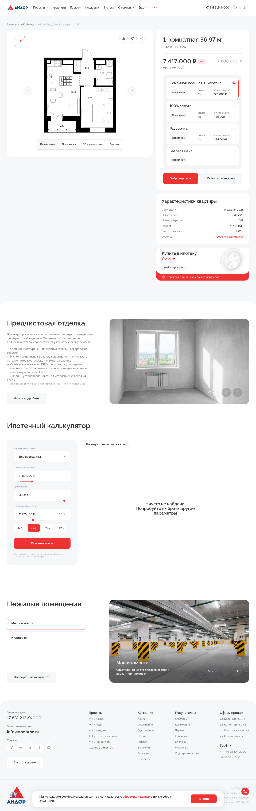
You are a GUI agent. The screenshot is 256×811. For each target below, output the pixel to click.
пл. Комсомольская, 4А (234, 730)
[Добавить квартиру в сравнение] (123, 38)
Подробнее (178, 92)
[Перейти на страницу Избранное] (235, 7)
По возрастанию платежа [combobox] (103, 444)
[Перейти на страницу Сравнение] (244, 7)
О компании (126, 7)
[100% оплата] (234, 106)
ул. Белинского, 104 (232, 718)
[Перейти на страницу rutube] (11, 747)
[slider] (32, 481)
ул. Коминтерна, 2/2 (233, 724)
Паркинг (75, 7)
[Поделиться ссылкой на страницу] (141, 38)
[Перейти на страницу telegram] (30, 747)
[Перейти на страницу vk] (20, 747)
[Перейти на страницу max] (49, 747)
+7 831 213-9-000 (217, 7)
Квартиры (59, 7)
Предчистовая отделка (229, 236)
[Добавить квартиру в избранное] (132, 38)
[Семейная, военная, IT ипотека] (234, 83)
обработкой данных (137, 796)
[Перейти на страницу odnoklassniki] (39, 747)
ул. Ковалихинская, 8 (233, 736)
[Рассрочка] (234, 128)
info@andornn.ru (23, 731)
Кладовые (92, 7)
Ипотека (108, 7)
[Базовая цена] (234, 151)
